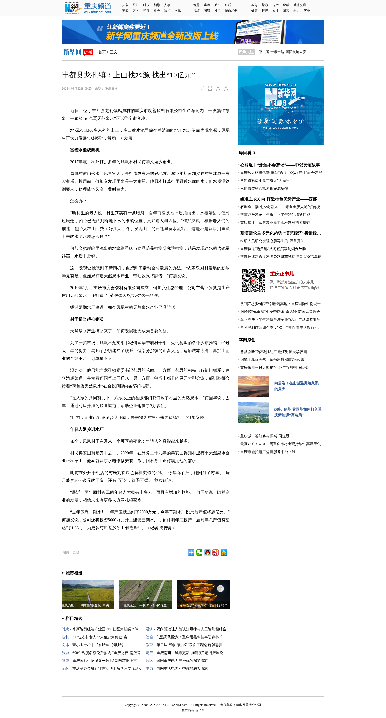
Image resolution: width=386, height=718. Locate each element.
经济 (146, 11)
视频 (196, 11)
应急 (307, 11)
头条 (125, 5)
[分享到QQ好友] (207, 552)
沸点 (217, 11)
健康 (254, 11)
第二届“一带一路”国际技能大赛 (282, 52)
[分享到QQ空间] (224, 552)
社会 (157, 11)
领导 (157, 5)
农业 (275, 11)
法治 (167, 11)
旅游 (265, 5)
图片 (136, 5)
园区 (286, 11)
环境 (265, 11)
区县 (136, 11)
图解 (207, 11)
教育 (254, 5)
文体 (178, 11)
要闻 (125, 11)
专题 (196, 5)
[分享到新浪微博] (215, 552)
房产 (275, 5)
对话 (228, 5)
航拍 (217, 5)
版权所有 (188, 710)
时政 (146, 5)
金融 (286, 5)
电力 (296, 11)
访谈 (207, 5)
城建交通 (299, 5)
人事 (167, 5)
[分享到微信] (199, 552)
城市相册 (231, 11)
